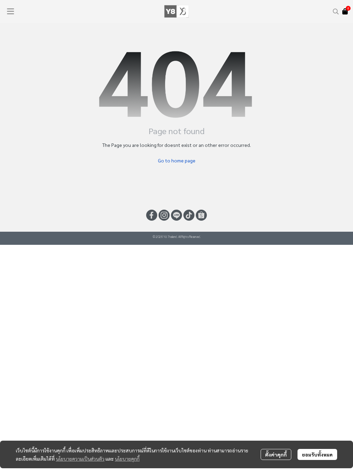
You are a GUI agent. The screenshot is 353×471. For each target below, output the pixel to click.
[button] (336, 11)
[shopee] (201, 215)
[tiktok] (188, 215)
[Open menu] (10, 11)
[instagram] (164, 215)
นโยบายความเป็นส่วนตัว (80, 458)
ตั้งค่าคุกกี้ (276, 454)
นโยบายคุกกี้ (127, 458)
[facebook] (151, 215)
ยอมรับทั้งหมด (317, 454)
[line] (176, 215)
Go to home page (176, 160)
